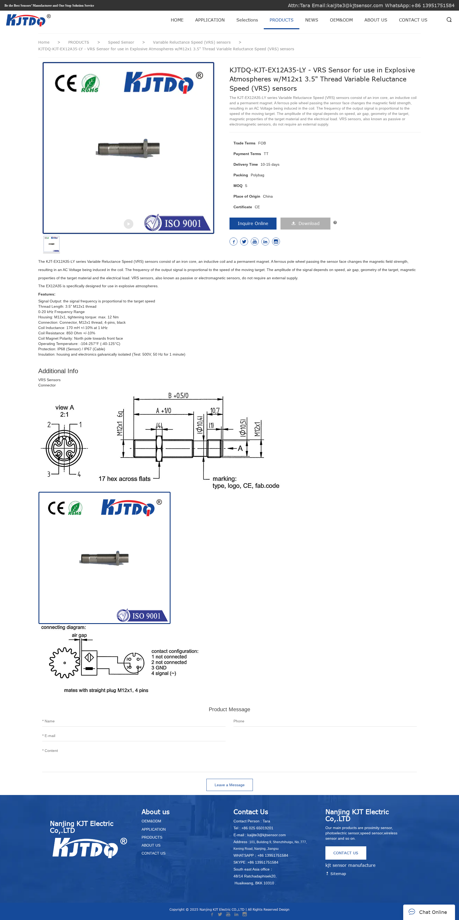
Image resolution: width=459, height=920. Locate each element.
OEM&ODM (341, 20)
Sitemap (337, 873)
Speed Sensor (121, 42)
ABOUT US (375, 20)
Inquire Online (253, 223)
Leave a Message (230, 785)
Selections (247, 20)
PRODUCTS (282, 20)
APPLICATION (210, 20)
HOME (177, 20)
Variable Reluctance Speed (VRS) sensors (192, 42)
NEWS (311, 20)
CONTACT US (413, 20)
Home (43, 42)
